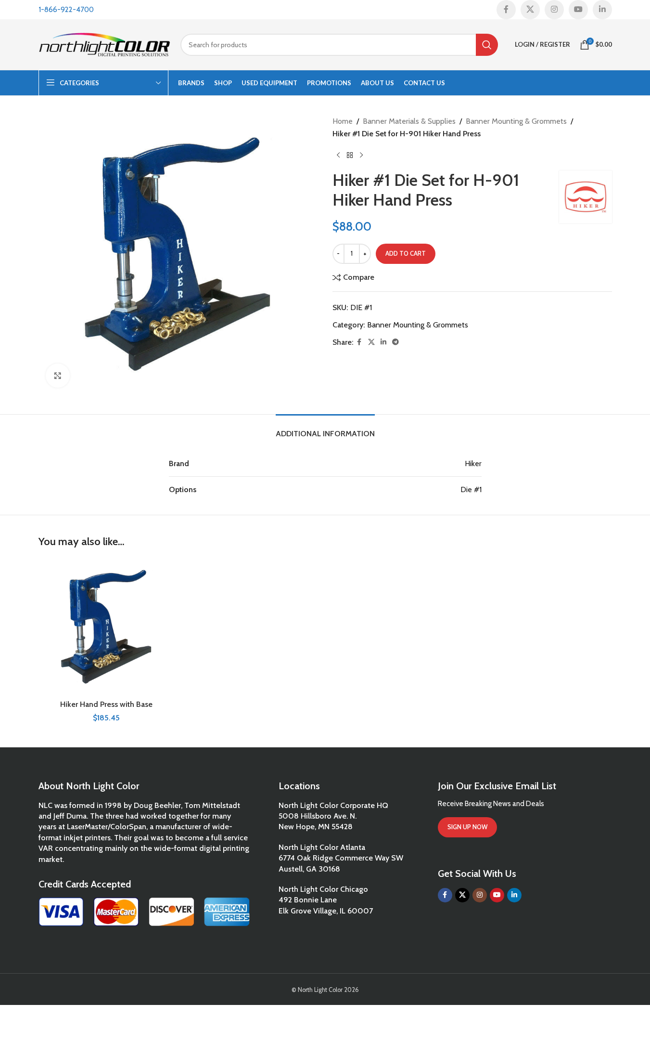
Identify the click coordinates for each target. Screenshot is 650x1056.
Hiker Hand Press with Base (106, 704)
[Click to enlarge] (58, 376)
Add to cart (405, 253)
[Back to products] (350, 155)
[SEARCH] (487, 45)
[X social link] (530, 9)
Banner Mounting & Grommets (516, 121)
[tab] (325, 428)
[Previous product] (338, 155)
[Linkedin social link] (602, 9)
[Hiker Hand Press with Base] (106, 627)
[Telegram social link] (395, 342)
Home (342, 121)
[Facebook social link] (506, 9)
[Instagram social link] (554, 9)
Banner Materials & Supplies (409, 121)
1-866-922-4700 (66, 9)
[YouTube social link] (578, 9)
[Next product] (361, 155)
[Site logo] (104, 43)
